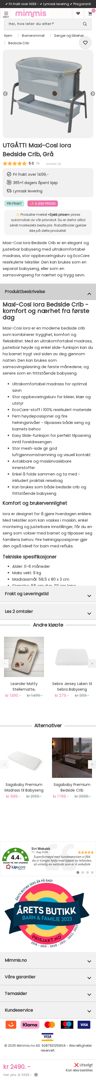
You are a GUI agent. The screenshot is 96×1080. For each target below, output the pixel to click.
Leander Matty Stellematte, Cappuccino (24, 686)
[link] (48, 859)
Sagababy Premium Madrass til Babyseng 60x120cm (24, 787)
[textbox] (43, 24)
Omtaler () (53, 164)
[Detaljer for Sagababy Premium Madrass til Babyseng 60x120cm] (24, 758)
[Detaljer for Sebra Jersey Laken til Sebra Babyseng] (72, 657)
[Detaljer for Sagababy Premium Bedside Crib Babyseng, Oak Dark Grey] (72, 758)
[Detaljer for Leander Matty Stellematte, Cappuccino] (24, 657)
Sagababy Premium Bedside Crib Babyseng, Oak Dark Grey (72, 787)
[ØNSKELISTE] (78, 13)
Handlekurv (90, 13)
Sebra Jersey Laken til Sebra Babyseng (72, 686)
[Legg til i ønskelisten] (85, 42)
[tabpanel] (48, 94)
